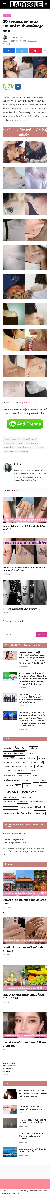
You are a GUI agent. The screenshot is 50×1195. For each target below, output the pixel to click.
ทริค (17, 763)
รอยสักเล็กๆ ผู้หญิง (24, 447)
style (30, 753)
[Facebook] (18, 87)
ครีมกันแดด (31, 758)
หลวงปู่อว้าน (8, 1068)
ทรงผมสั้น (8, 762)
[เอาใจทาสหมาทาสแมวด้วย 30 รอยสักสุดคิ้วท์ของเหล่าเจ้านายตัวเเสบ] (25, 551)
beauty (7, 748)
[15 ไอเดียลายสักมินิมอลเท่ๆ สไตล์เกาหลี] (25, 592)
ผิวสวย (6, 766)
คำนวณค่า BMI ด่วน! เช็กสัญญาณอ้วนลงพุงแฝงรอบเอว (32, 1108)
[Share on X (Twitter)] (22, 50)
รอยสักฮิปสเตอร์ (31, 443)
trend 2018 (9, 758)
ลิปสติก (7, 770)
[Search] (46, 4)
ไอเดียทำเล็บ (24, 813)
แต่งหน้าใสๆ (26, 807)
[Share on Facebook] (9, 50)
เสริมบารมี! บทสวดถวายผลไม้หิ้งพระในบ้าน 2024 (24, 996)
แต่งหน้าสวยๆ (11, 797)
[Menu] (4, 4)
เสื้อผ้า (43, 780)
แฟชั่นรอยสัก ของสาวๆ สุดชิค (16, 451)
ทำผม (24, 762)
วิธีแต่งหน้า (32, 770)
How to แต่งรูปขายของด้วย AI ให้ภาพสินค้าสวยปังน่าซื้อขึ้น (32, 1121)
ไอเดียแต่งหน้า (39, 813)
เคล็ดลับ (26, 780)
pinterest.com (29, 402)
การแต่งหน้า (21, 758)
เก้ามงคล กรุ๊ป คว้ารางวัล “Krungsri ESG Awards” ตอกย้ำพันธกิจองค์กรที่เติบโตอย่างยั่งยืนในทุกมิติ (31, 698)
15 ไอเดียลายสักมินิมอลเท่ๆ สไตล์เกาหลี (21, 609)
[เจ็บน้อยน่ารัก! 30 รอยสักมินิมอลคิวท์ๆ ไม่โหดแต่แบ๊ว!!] (25, 510)
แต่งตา (26, 785)
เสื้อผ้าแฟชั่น (8, 786)
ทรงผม (42, 758)
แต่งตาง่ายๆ (38, 786)
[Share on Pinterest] (35, 50)
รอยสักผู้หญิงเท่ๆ (30, 439)
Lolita (14, 37)
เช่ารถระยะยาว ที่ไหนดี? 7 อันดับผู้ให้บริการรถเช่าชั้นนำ (33, 1150)
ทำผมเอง (32, 762)
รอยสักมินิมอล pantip (13, 443)
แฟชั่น (40, 807)
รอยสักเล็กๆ (8, 447)
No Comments (31, 41)
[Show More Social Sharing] (44, 50)
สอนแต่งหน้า (24, 775)
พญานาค (6, 1074)
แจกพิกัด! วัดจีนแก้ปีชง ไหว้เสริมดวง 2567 (24, 901)
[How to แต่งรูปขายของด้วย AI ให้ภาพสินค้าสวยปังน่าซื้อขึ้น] (10, 1122)
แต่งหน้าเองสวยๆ (10, 808)
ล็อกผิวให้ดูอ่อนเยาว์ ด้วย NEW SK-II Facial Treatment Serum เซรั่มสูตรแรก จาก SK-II (33, 1094)
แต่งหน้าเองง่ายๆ (36, 802)
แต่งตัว (18, 786)
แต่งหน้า (11, 791)
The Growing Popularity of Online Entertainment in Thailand (31, 1136)
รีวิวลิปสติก (28, 766)
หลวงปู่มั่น (7, 1071)
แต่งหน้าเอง (22, 801)
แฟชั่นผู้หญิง (9, 813)
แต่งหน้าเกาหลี (9, 801)
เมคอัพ (36, 781)
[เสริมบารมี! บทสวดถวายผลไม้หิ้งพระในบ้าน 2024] (25, 978)
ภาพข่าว (37, 645)
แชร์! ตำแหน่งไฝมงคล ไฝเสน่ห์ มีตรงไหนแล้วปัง (24, 1044)
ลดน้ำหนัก (39, 766)
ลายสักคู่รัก (39, 447)
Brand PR (15, 645)
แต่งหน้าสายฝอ (26, 797)
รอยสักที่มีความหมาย (12, 439)
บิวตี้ (41, 762)
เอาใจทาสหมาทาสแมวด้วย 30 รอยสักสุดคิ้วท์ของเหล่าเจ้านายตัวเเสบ (24, 569)
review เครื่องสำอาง (14, 753)
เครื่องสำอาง (12, 780)
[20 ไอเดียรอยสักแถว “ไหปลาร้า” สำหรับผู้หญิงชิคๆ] (25, 67)
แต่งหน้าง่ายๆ (29, 792)
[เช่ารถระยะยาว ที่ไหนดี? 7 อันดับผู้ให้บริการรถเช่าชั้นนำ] (10, 1152)
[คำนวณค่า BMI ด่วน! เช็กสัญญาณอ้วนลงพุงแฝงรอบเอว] (10, 1109)
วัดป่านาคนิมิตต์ (9, 1063)
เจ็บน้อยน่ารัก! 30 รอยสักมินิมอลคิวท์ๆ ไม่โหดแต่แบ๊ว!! (24, 528)
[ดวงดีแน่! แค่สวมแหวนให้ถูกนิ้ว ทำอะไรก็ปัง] (25, 930)
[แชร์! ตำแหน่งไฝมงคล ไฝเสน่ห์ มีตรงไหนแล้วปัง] (25, 1025)
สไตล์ (35, 775)
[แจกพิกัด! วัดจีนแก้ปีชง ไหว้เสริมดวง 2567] (25, 883)
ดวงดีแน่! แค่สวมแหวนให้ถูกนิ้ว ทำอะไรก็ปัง (23, 949)
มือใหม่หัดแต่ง (16, 766)
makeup (33, 748)
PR (6, 645)
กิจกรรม (27, 645)
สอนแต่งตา (9, 775)
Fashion (7, 15)
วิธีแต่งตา (19, 770)
